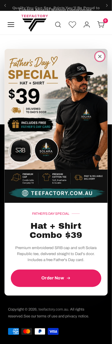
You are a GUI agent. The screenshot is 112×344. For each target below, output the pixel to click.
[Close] (99, 56)
